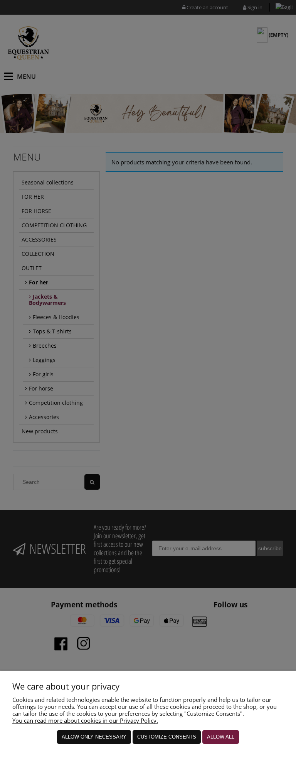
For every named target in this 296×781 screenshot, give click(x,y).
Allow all (220, 737)
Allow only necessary (94, 737)
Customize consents (166, 737)
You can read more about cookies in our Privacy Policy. (85, 720)
